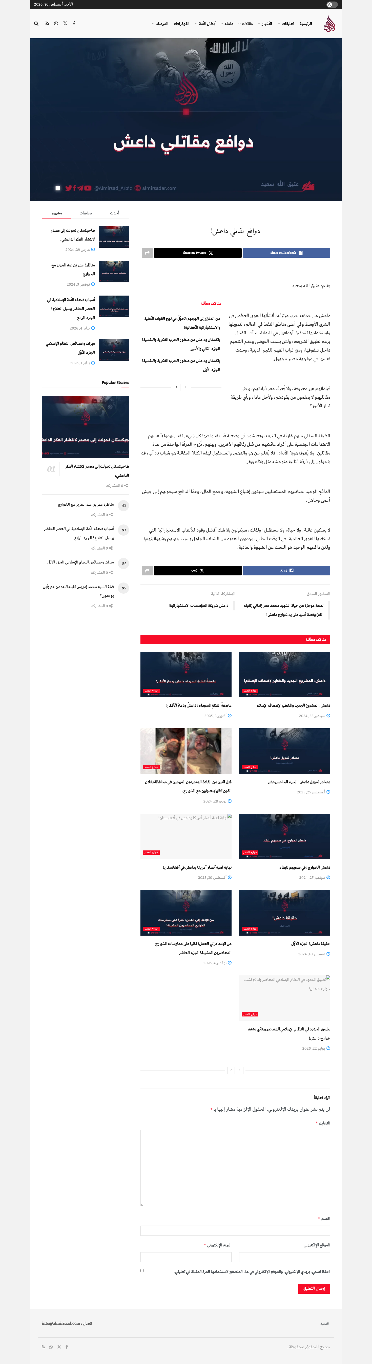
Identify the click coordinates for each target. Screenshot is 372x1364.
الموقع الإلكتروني (317, 1245)
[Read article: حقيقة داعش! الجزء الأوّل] (284, 913)
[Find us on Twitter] (65, 24)
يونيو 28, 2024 (215, 801)
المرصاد (162, 24)
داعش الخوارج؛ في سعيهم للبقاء (304, 867)
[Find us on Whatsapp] (56, 24)
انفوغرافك (181, 24)
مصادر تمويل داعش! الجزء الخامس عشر (299, 782)
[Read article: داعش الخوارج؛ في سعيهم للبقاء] (284, 836)
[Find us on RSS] (47, 24)
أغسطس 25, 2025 (311, 792)
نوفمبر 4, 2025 (215, 963)
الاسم (324, 1219)
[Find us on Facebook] (74, 24)
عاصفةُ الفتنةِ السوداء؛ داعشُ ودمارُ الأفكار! (199, 705)
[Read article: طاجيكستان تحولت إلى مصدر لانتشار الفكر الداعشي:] (85, 427)
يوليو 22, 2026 (314, 1048)
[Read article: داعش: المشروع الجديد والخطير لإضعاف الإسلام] (284, 674)
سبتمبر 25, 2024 (312, 877)
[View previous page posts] (185, 387)
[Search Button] (36, 23)
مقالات (247, 24)
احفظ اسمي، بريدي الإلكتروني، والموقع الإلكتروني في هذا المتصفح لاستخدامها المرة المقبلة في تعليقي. (252, 1272)
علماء (228, 24)
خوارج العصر (250, 691)
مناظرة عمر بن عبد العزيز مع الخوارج (86, 504)
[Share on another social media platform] (147, 253)
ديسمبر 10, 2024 (312, 954)
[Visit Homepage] (329, 23)
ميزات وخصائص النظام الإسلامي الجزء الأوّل (80, 562)
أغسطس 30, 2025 (212, 877)
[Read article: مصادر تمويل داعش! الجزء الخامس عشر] (284, 751)
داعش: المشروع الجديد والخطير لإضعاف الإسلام (293, 705)
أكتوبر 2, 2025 (215, 716)
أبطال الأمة (207, 24)
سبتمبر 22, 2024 (312, 716)
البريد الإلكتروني (218, 1245)
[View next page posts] (176, 387)
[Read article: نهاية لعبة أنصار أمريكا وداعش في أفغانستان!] (186, 836)
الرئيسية (306, 24)
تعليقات (288, 24)
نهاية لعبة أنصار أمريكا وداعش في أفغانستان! (197, 867)
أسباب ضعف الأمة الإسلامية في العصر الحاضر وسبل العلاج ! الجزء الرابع (71, 309)
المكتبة (324, 1324)
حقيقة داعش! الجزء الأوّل (310, 944)
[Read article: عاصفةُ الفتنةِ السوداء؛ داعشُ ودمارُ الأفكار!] (186, 674)
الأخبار (267, 24)
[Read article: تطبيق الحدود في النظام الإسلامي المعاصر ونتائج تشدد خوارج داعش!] (284, 998)
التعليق (323, 1123)
